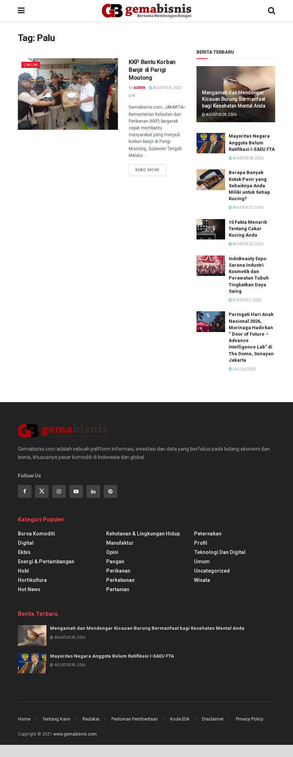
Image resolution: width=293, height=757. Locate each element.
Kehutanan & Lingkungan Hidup (143, 533)
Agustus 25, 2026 (247, 244)
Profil (200, 543)
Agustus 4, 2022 (167, 88)
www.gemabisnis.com (75, 734)
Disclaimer (213, 719)
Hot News (29, 589)
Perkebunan (120, 580)
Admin (139, 88)
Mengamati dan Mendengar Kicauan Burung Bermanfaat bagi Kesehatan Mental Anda (233, 99)
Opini (112, 552)
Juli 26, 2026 (243, 369)
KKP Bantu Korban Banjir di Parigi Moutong (152, 70)
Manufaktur (120, 543)
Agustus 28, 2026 (221, 115)
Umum (31, 65)
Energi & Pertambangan (46, 561)
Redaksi (91, 719)
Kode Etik (180, 719)
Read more (147, 170)
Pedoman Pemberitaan (134, 719)
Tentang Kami (56, 719)
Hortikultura (32, 580)
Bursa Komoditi (36, 533)
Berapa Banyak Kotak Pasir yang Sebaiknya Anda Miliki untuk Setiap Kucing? (249, 185)
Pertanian (117, 589)
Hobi (23, 571)
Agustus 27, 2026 (247, 207)
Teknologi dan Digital (219, 552)
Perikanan (118, 571)
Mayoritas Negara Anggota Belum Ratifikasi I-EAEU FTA (252, 142)
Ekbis (24, 552)
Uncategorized (212, 571)
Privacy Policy (249, 719)
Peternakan (208, 533)
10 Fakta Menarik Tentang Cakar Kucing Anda (248, 228)
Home (24, 719)
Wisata (202, 580)
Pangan (115, 561)
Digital (26, 543)
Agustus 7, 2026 (246, 300)
